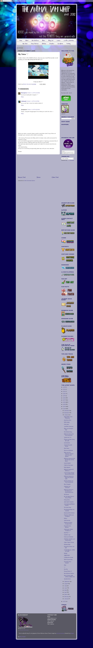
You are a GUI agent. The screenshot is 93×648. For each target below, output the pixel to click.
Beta (43, 40)
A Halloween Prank (68, 557)
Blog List (50, 40)
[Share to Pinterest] (45, 84)
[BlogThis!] (41, 84)
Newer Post (22, 177)
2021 (64, 391)
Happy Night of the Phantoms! (68, 417)
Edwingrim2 (24, 92)
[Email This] (40, 84)
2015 (64, 404)
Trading (68, 43)
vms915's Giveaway (68, 426)
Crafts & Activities (69, 40)
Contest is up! (67, 534)
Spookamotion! (67, 579)
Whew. (65, 518)
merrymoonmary (60, 633)
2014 (64, 406)
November (66, 412)
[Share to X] (42, 84)
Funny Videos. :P (68, 571)
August (66, 583)
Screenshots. (67, 442)
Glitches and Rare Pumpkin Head (68, 523)
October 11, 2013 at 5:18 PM (33, 92)
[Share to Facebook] (43, 84)
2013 (64, 408)
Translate (72, 160)
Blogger (72, 633)
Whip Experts (67, 467)
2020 (64, 393)
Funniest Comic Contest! (67, 562)
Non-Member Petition (69, 573)
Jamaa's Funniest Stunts (68, 445)
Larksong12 (23, 101)
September (67, 581)
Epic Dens (25, 43)
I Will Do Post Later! (68, 465)
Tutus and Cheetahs (68, 536)
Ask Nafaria (35, 40)
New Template (67, 484)
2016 (64, 402)
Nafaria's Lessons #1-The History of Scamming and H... (69, 491)
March (66, 594)
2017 (64, 400)
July (65, 585)
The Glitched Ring (68, 432)
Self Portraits (67, 520)
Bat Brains (66, 494)
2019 (64, 395)
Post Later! (66, 424)
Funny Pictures (34, 43)
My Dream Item (67, 420)
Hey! (65, 565)
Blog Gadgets (23, 636)
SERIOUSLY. (67, 555)
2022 (64, 389)
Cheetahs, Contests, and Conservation (69, 539)
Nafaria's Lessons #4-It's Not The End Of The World (69, 460)
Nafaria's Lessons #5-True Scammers (69, 434)
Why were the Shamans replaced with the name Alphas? (68, 454)
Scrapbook (60, 43)
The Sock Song (67, 507)
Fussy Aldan (67, 499)
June (65, 588)
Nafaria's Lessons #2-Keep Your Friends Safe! (69, 477)
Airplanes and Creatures (67, 487)
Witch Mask (67, 422)
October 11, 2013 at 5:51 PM (33, 109)
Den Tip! (66, 569)
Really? (65, 553)
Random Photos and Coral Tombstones (68, 481)
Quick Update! (67, 463)
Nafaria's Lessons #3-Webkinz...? (69, 470)
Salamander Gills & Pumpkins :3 (68, 530)
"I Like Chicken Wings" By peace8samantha (69, 473)
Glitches (44, 43)
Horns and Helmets (68, 450)
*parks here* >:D (67, 437)
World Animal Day (68, 559)
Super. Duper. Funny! (69, 542)
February (66, 596)
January (66, 598)
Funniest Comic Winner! (67, 526)
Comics (58, 40)
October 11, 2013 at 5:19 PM (33, 101)
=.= (64, 567)
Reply (22, 96)
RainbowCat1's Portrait (69, 513)
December (66, 410)
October (66, 414)
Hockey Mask (67, 544)
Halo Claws (66, 448)
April (65, 592)
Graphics (52, 43)
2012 (64, 601)
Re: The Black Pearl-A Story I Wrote (69, 497)
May (65, 590)
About (27, 40)
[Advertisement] (38, 165)
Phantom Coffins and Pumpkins (69, 515)
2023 (64, 387)
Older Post (55, 177)
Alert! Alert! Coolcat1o (69, 502)
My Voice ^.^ (67, 532)
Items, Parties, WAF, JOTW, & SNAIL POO (69, 576)
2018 (64, 398)
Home (21, 40)
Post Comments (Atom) (29, 180)
